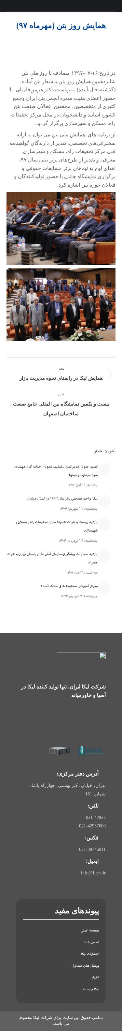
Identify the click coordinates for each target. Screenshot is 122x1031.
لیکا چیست (91, 989)
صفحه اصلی (90, 930)
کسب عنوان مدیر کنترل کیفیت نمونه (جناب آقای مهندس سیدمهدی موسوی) (56, 471)
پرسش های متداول (85, 965)
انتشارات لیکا (90, 954)
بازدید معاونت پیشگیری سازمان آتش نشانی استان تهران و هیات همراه (52, 558)
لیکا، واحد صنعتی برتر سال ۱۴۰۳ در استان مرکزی (62, 498)
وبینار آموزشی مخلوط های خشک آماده (69, 586)
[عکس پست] (104, 468)
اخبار (95, 977)
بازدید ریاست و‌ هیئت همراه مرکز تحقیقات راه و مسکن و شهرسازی (56, 526)
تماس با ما (91, 942)
